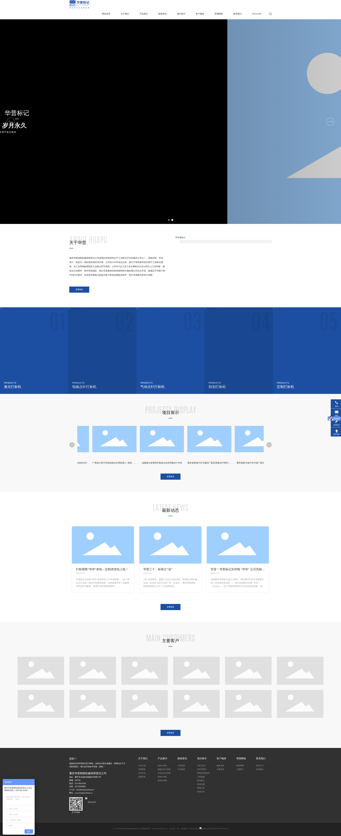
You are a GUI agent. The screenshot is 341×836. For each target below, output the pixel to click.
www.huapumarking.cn (83, 793)
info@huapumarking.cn (85, 790)
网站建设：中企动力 (188, 829)
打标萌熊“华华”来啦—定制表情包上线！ (102, 569)
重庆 (197, 829)
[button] (330, 122)
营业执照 (172, 829)
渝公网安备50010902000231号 (218, 829)
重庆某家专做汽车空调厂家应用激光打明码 (198, 463)
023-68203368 (80, 783)
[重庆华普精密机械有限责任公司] (79, 4)
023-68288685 (80, 787)
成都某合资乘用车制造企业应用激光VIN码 (103, 463)
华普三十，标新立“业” (157, 569)
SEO (178, 829)
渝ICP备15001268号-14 (160, 829)
